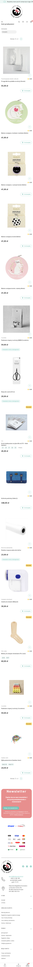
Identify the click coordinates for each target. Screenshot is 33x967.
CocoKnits (3, 338)
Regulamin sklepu (5, 938)
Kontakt (3, 900)
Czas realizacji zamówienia (8, 920)
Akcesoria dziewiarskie (6, 547)
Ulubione (3, 958)
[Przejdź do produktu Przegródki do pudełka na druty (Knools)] (16, 60)
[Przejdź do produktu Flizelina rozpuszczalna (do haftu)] (16, 529)
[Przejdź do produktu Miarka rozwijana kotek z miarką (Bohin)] (16, 267)
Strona (12, 39)
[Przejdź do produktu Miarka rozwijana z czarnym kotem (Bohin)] (16, 164)
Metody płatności (5, 912)
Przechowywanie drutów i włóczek (9, 79)
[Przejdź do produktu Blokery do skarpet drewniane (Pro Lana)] (16, 632)
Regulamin (21, 811)
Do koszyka (27, 90)
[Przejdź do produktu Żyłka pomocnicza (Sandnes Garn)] (16, 739)
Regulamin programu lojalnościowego (10, 915)
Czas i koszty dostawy (6, 917)
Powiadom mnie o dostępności (11, 349)
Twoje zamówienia (6, 953)
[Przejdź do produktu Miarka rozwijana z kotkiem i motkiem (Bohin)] (16, 112)
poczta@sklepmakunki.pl (16, 876)
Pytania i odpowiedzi (6, 935)
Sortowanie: (4, 29)
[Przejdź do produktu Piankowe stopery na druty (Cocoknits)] (16, 687)
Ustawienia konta (5, 955)
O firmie (3, 902)
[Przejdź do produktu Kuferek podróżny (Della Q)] (16, 477)
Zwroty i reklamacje (6, 923)
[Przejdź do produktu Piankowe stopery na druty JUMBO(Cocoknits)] (16, 319)
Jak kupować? (4, 933)
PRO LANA (4, 651)
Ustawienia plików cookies (7, 940)
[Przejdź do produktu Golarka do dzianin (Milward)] (16, 581)
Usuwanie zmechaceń (6, 599)
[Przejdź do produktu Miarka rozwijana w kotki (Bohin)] (16, 215)
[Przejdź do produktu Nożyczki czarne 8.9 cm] (16, 371)
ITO (2, 441)
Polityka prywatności (6, 943)
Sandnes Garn (4, 758)
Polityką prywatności (18, 814)
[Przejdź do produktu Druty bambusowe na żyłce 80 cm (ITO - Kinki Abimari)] (16, 422)
